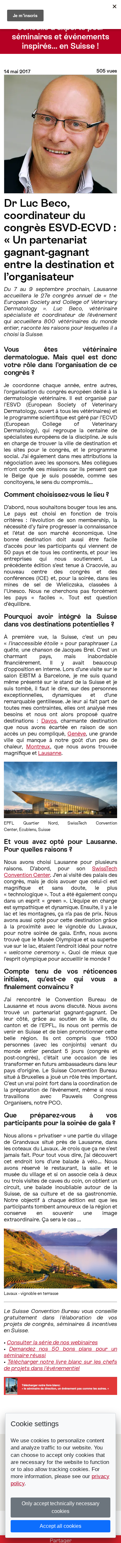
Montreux (38, 746)
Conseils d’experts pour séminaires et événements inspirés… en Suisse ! (60, 37)
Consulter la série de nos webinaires (52, 1342)
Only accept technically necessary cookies (60, 1507)
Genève (76, 733)
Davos (48, 720)
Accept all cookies (60, 1526)
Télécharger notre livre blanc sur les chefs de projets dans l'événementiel (60, 1364)
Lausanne (49, 753)
